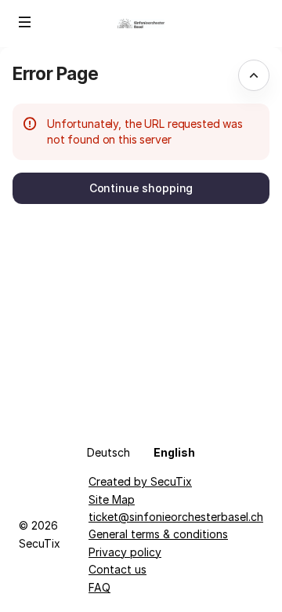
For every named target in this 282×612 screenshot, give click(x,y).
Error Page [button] (55, 73)
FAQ (99, 587)
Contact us (117, 569)
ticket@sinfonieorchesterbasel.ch (176, 516)
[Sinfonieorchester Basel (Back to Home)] (141, 23)
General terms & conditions (158, 534)
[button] (25, 22)
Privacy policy (125, 552)
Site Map (112, 499)
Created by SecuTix (140, 481)
